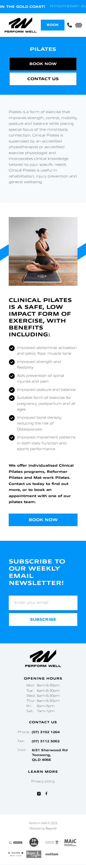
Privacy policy (43, 781)
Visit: (43, 755)
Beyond (51, 828)
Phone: (39, 732)
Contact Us (43, 79)
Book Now (43, 64)
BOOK (53, 25)
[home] (20, 25)
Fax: (39, 741)
